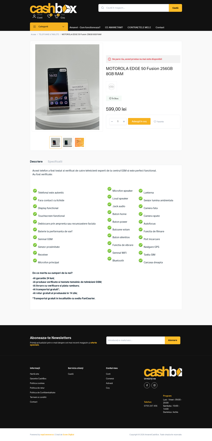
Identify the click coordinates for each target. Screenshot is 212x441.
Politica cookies (37, 383)
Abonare (172, 340)
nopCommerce (47, 435)
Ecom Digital (68, 435)
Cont (108, 374)
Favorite (160, 122)
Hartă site (34, 374)
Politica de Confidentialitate (42, 393)
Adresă (109, 383)
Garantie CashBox (38, 379)
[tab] (38, 161)
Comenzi (110, 379)
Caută (175, 8)
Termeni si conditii (38, 397)
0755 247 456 (150, 406)
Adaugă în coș (139, 121)
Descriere (36, 161)
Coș (108, 388)
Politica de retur (37, 388)
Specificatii (55, 161)
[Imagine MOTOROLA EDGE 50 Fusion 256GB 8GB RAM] (67, 87)
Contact (33, 402)
